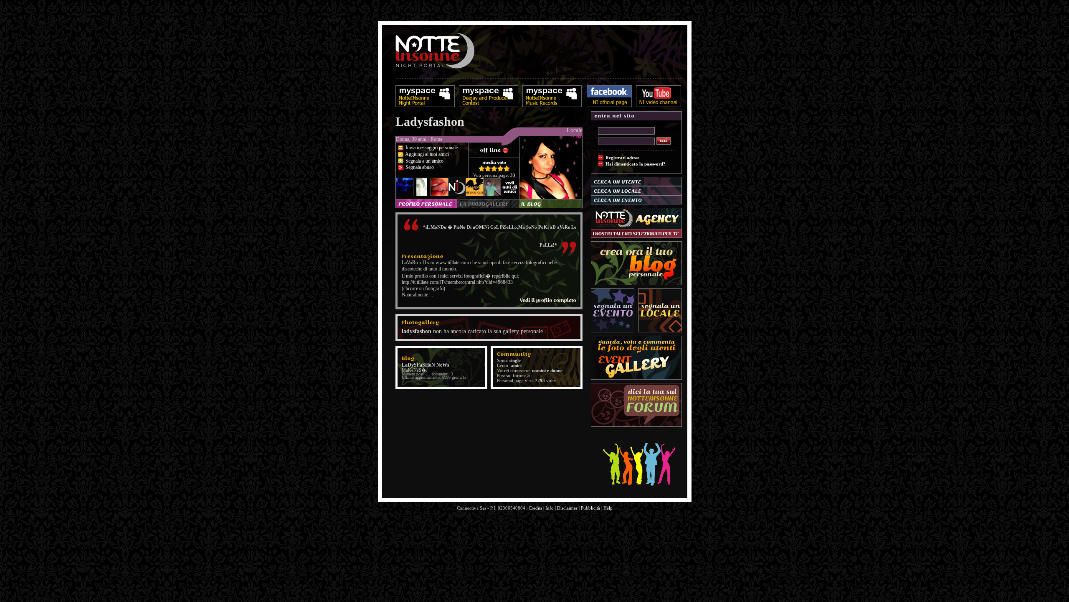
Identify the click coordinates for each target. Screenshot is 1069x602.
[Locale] (489, 145)
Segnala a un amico (423, 161)
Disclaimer (567, 507)
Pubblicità (590, 507)
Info (549, 507)
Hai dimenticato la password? (635, 163)
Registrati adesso (622, 157)
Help (608, 507)
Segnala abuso (419, 167)
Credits (535, 507)
